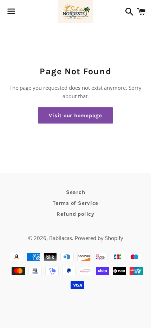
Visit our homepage (75, 115)
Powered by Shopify (99, 237)
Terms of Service (75, 203)
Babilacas (60, 237)
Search (75, 192)
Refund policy (75, 214)
